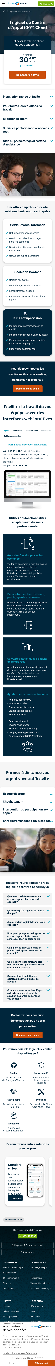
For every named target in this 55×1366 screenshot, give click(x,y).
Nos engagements (11, 1316)
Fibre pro (7, 1283)
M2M (33, 1311)
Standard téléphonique (13, 1267)
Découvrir (17, 1198)
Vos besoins (8, 1288)
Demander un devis (27, 74)
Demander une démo (27, 388)
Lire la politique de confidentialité (20, 1353)
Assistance (28, 1252)
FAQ (32, 1273)
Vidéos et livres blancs (40, 1283)
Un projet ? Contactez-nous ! (28, 1245)
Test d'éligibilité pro (39, 1267)
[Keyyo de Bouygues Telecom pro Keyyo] (19, 3)
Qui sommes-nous (11, 1311)
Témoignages (36, 1278)
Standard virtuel (15, 1166)
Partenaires (35, 1316)
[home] (4, 11)
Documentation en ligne (41, 1288)
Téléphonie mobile (11, 1278)
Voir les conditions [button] (13, 1219)
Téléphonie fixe (9, 1273)
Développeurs (37, 1306)
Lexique (6, 1306)
